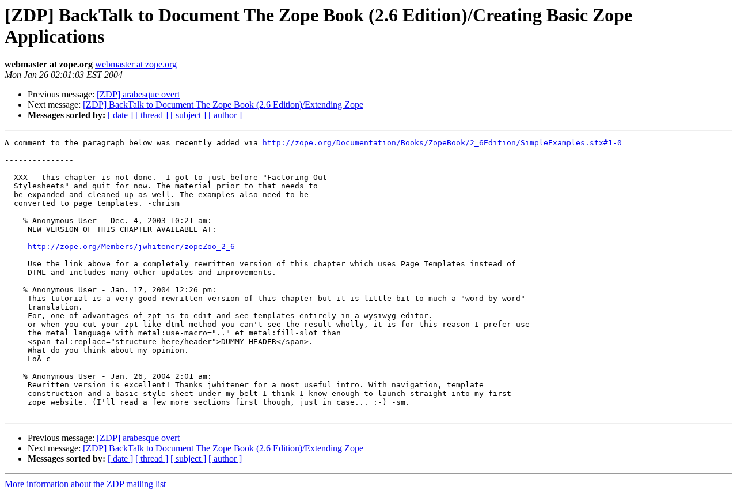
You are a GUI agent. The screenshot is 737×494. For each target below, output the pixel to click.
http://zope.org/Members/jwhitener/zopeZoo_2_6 (131, 246)
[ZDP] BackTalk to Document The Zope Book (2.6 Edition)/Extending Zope (223, 105)
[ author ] (225, 115)
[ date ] (120, 115)
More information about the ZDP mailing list (85, 484)
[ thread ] (151, 115)
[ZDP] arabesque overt (138, 94)
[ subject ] (188, 115)
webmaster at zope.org (136, 64)
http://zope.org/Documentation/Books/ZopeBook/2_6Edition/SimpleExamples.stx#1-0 (442, 142)
